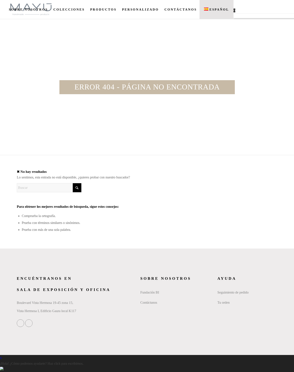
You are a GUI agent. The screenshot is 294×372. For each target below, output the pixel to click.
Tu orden (223, 302)
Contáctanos (148, 302)
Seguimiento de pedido (233, 292)
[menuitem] (28, 9)
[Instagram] (28, 323)
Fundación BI (149, 292)
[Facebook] (20, 323)
